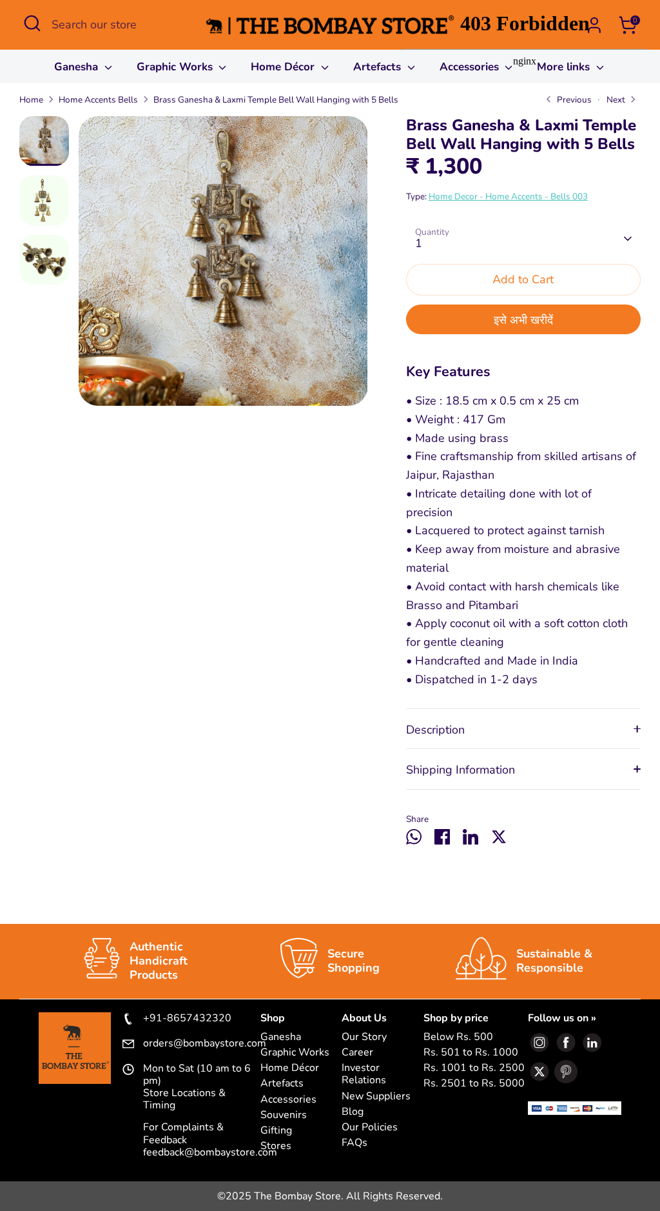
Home (31, 100)
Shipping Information (460, 769)
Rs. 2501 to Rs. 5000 (474, 1083)
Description (435, 729)
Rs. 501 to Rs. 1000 (470, 1052)
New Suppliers (376, 1096)
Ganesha (77, 66)
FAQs (354, 1143)
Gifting (276, 1131)
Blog (353, 1112)
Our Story (364, 1037)
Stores (275, 1146)
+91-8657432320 (187, 1018)
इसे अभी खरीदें (523, 320)
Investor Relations (364, 1074)
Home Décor (284, 66)
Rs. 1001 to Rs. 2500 (474, 1068)
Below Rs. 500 (458, 1037)
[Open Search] (32, 23)
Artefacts (378, 66)
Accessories (288, 1100)
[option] (223, 265)
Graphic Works (176, 66)
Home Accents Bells (98, 100)
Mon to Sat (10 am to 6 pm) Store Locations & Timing (197, 1087)
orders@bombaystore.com (201, 1043)
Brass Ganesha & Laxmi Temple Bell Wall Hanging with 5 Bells (275, 100)
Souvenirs (283, 1115)
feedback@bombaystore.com (210, 1152)
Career (357, 1052)
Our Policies (370, 1127)
